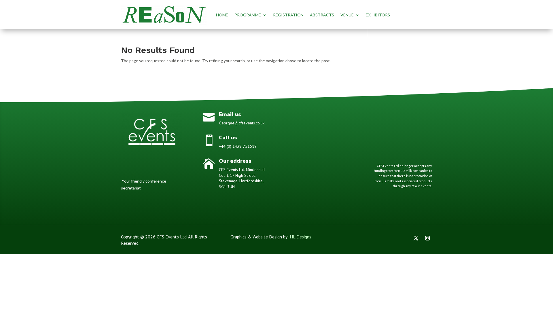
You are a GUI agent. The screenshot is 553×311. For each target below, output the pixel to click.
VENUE (347, 14)
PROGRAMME (247, 14)
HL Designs (300, 237)
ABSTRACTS (322, 14)
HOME (222, 14)
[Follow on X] (416, 238)
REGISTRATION (288, 14)
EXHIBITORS (378, 14)
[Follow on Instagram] (427, 238)
